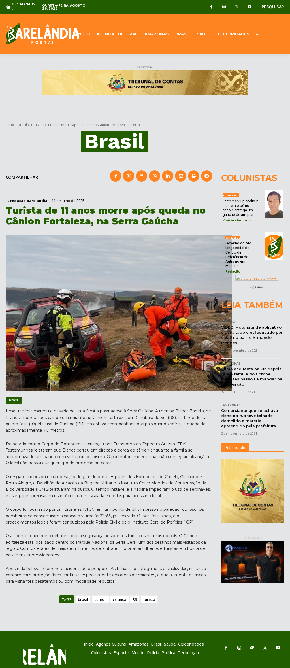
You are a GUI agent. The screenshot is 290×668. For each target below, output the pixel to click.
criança (119, 599)
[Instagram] (224, 7)
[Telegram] (206, 176)
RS (135, 599)
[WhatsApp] (154, 176)
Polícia (229, 322)
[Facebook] (211, 7)
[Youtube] (250, 7)
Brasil (22, 124)
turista (149, 599)
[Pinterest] (141, 176)
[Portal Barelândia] (36, 33)
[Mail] (252, 648)
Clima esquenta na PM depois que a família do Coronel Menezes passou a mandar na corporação (251, 377)
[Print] (193, 176)
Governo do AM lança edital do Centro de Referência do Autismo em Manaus (238, 254)
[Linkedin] (167, 176)
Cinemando (230, 195)
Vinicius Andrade (237, 220)
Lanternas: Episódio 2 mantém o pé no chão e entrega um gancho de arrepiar (240, 208)
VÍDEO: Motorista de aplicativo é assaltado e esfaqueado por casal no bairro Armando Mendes (252, 335)
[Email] (180, 176)
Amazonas (233, 237)
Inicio (10, 124)
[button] (273, 7)
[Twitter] (237, 7)
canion (100, 599)
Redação (232, 271)
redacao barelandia (28, 201)
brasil (83, 599)
